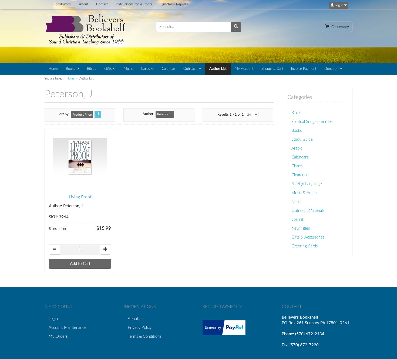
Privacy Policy (140, 328)
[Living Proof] (80, 157)
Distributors (62, 4)
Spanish (297, 220)
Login (53, 319)
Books (70, 69)
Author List (218, 69)
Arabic (296, 148)
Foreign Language (306, 184)
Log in (339, 5)
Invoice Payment (303, 69)
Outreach (190, 69)
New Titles (300, 228)
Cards (145, 69)
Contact (102, 4)
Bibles (91, 69)
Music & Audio (304, 193)
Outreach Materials (307, 211)
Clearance (299, 175)
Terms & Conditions (144, 336)
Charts (296, 166)
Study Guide (302, 139)
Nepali (296, 202)
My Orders (58, 336)
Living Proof (80, 197)
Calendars (299, 157)
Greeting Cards (304, 246)
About (83, 4)
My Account (244, 69)
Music (128, 69)
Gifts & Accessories (307, 237)
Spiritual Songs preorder (311, 122)
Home (53, 69)
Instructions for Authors (134, 4)
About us (135, 319)
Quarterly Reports (174, 4)
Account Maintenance (67, 328)
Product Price (82, 114)
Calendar (168, 69)
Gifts (108, 69)
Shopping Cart (272, 69)
